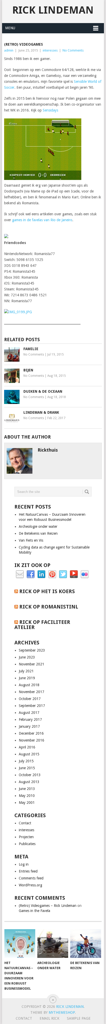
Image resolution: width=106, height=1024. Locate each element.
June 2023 (27, 657)
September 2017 (32, 706)
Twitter (63, 574)
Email (20, 574)
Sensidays (50, 110)
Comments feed (31, 878)
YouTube (74, 574)
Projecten (26, 837)
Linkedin (41, 574)
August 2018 (29, 685)
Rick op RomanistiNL (48, 607)
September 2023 (32, 650)
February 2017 (30, 719)
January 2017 (29, 726)
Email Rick (49, 1018)
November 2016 (31, 740)
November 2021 (31, 664)
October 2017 (30, 699)
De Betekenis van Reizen (38, 533)
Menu (10, 28)
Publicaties (27, 844)
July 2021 (26, 671)
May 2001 (27, 802)
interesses (50, 50)
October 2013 (30, 775)
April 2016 (27, 747)
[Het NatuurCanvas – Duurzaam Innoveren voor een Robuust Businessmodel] (19, 943)
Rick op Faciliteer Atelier (42, 624)
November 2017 (31, 692)
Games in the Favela (34, 911)
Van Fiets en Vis (31, 540)
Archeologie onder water (38, 526)
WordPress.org (30, 885)
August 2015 (29, 754)
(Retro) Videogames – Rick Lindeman (47, 906)
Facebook (30, 574)
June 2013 (27, 789)
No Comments (73, 50)
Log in (24, 864)
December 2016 (31, 733)
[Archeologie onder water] (52, 943)
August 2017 (29, 713)
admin (8, 50)
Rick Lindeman (53, 10)
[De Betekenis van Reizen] (85, 943)
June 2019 (27, 678)
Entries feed (28, 871)
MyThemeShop (62, 1012)
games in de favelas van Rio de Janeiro (42, 220)
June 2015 (27, 768)
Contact (25, 823)
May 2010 (27, 796)
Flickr (85, 574)
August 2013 (29, 782)
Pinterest (52, 574)
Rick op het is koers (47, 591)
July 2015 (26, 761)
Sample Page (79, 1018)
